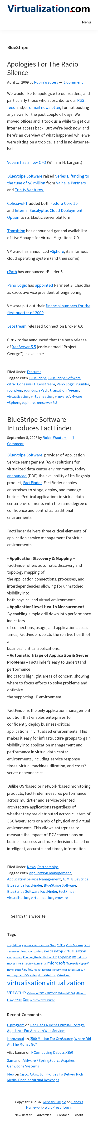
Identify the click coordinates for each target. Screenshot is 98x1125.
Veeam (73, 390)
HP (55, 957)
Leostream (17, 326)
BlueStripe (38, 377)
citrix (11, 384)
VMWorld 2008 (66, 993)
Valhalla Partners (71, 183)
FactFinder (32, 482)
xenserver (36, 1000)
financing (17, 957)
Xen (26, 999)
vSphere (57, 251)
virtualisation (18, 396)
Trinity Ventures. (29, 189)
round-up (14, 390)
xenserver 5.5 (46, 402)
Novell (10, 969)
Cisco (52, 945)
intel (18, 963)
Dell (46, 951)
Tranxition (16, 230)
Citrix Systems (74, 945)
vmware (61, 396)
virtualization (42, 396)
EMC (9, 957)
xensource (48, 1000)
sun (77, 970)
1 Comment (73, 82)
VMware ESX (35, 993)
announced (17, 475)
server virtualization (63, 969)
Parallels (27, 970)
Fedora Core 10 (64, 203)
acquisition (14, 945)
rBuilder (82, 384)
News (31, 866)
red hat (37, 969)
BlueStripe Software (24, 176)
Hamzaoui (15, 1038)
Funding (28, 957)
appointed (44, 285)
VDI (27, 975)
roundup (30, 390)
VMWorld (51, 993)
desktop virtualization (68, 951)
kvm (37, 963)
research (47, 969)
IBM (74, 957)
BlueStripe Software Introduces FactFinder (39, 423)
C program (15, 1024)
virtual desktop (47, 975)
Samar (12, 1060)
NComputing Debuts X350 (52, 1052)
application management (50, 873)
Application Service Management (34, 879)
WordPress (53, 1107)
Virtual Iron (63, 975)
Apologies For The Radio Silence (42, 68)
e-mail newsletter (44, 107)
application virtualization (35, 945)
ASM (66, 879)
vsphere (28, 402)
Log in (67, 1107)
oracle (18, 969)
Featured (34, 371)
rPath (12, 271)
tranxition (58, 390)
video (33, 975)
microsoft (56, 963)
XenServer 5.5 (24, 346)
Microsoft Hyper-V (77, 963)
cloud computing (32, 951)
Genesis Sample (54, 1102)
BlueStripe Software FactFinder (32, 891)
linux (43, 963)
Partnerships (48, 866)
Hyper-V (64, 957)
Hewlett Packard (43, 957)
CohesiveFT (17, 203)
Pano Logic (17, 285)
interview (28, 963)
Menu (86, 22)
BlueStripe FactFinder (24, 885)
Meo (10, 1074)
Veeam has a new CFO (26, 162)
